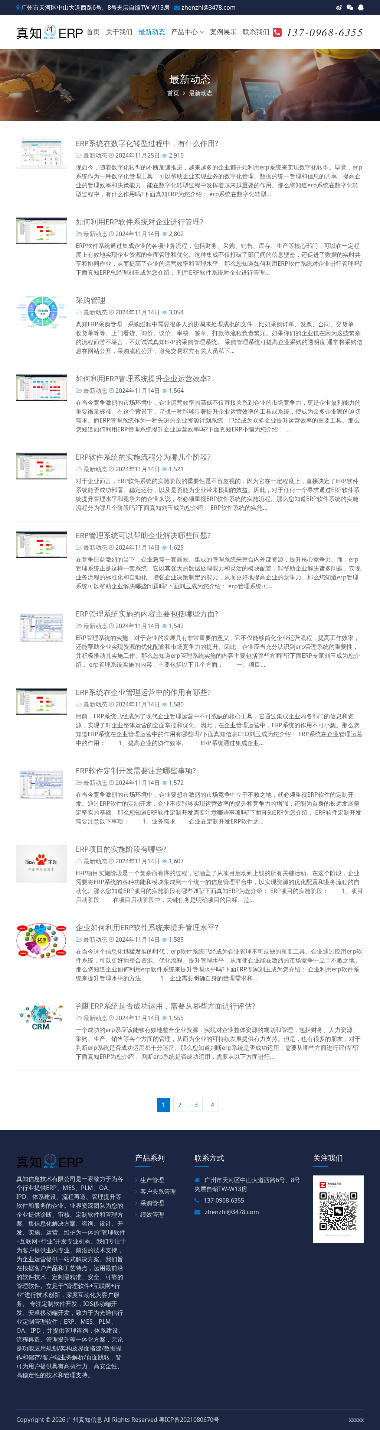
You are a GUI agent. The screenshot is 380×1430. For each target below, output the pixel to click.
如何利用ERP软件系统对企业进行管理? (139, 222)
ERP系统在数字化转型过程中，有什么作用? (147, 143)
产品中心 (184, 31)
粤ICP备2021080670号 (189, 1420)
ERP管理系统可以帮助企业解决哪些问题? (143, 535)
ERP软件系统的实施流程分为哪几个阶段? (143, 457)
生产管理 (152, 1180)
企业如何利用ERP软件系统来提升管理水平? (147, 927)
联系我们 (256, 31)
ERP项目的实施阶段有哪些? (121, 849)
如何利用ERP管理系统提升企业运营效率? (143, 378)
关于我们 (119, 31)
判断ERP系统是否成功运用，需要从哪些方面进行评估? (165, 1006)
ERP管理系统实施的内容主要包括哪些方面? (147, 614)
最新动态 (151, 31)
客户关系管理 (158, 1191)
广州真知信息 (84, 1420)
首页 (93, 31)
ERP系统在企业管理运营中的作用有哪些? (143, 692)
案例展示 (223, 31)
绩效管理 (152, 1214)
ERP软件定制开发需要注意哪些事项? (136, 771)
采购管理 (90, 300)
